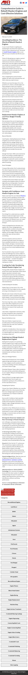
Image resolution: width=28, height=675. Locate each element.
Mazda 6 (23, 195)
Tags (2, 489)
